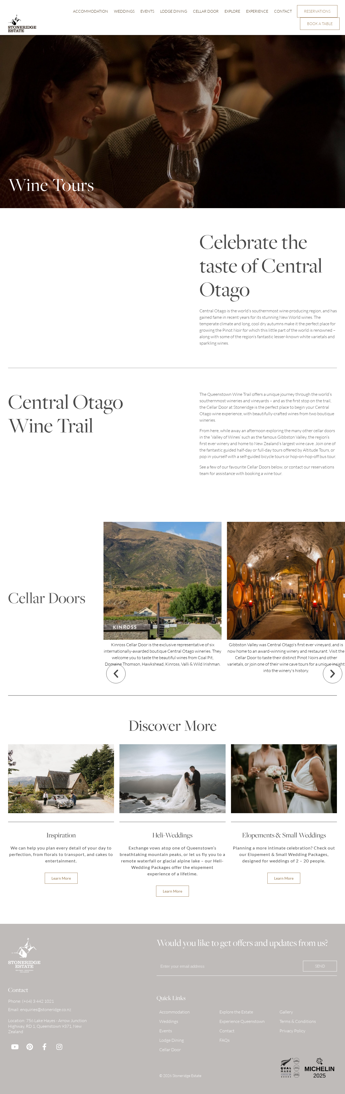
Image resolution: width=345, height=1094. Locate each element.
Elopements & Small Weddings (284, 835)
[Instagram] (59, 1046)
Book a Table (320, 23)
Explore (232, 11)
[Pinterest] (29, 1046)
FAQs (224, 1040)
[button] (116, 673)
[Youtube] (15, 1046)
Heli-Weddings (172, 835)
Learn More (61, 878)
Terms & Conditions (298, 1021)
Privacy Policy (292, 1030)
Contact (283, 11)
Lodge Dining (173, 11)
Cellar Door (206, 11)
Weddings (124, 11)
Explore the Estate (236, 1012)
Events (147, 11)
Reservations (317, 11)
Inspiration (61, 835)
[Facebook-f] (44, 1046)
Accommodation (90, 11)
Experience (257, 11)
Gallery (286, 1012)
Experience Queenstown (242, 1021)
